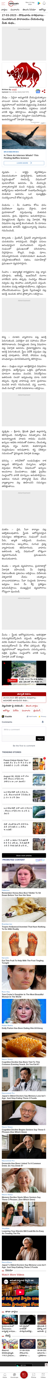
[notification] (44, 3)
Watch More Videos (13, 1275)
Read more (12, 680)
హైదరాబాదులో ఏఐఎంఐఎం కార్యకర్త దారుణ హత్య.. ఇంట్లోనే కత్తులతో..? (8, 1329)
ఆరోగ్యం (42, 9)
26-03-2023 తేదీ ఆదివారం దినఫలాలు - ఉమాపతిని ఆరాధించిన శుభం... (20, 699)
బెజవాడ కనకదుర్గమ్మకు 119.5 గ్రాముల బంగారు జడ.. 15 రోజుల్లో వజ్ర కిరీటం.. (10, 1353)
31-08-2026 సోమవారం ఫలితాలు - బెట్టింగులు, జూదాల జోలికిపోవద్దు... (25, 1353)
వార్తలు (4, 9)
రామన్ (14, 90)
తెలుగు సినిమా (29, 9)
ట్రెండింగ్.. (37, 710)
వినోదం (16, 710)
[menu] (3, 3)
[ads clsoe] (46, 1364)
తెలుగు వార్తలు (32, 706)
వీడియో (9, 1270)
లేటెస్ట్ (8, 1336)
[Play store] (39, 3)
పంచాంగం (15, 9)
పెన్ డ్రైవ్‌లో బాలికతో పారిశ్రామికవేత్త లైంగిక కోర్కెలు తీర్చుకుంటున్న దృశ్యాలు (25, 1329)
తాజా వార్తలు (11, 1311)
